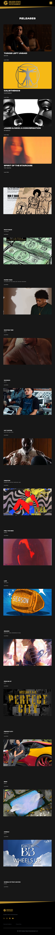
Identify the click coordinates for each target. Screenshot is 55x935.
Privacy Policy (18, 924)
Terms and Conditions (7, 924)
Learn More (6, 59)
